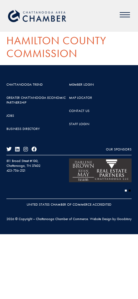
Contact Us (79, 110)
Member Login (81, 84)
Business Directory (23, 128)
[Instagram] (25, 149)
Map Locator (80, 97)
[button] (126, 191)
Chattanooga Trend (24, 84)
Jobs (10, 115)
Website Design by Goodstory (111, 219)
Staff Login (79, 124)
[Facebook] (34, 149)
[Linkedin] (17, 149)
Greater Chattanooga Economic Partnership (36, 100)
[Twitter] (9, 149)
